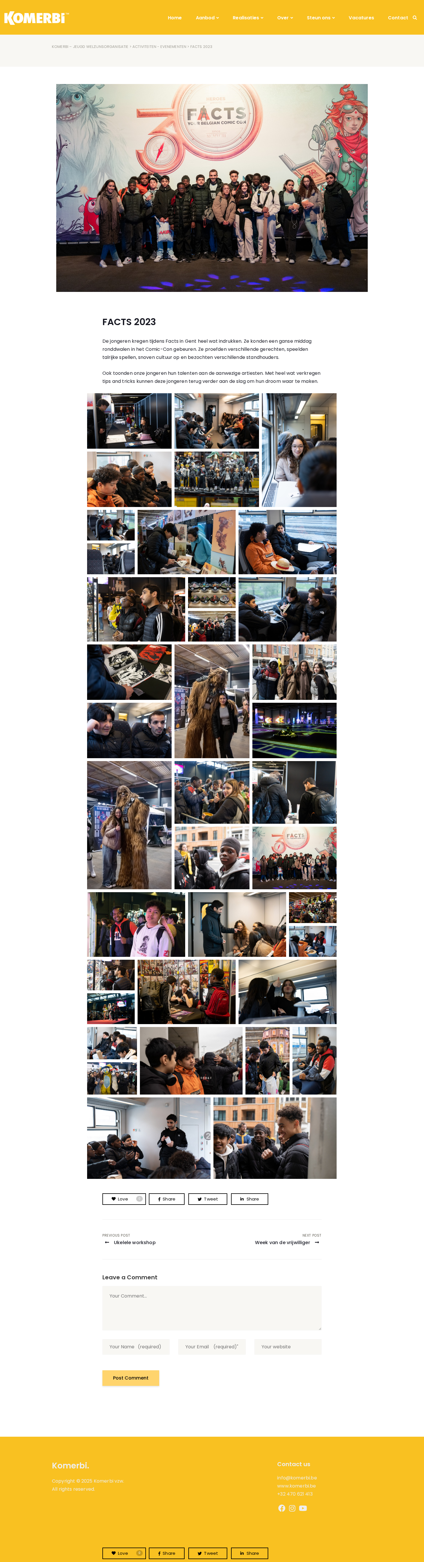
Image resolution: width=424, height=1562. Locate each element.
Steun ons (319, 17)
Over (283, 17)
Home (175, 17)
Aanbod (205, 17)
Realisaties (246, 17)
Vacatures (361, 17)
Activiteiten (144, 46)
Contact (398, 17)
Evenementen (173, 46)
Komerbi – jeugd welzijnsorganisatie (90, 46)
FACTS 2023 (129, 321)
